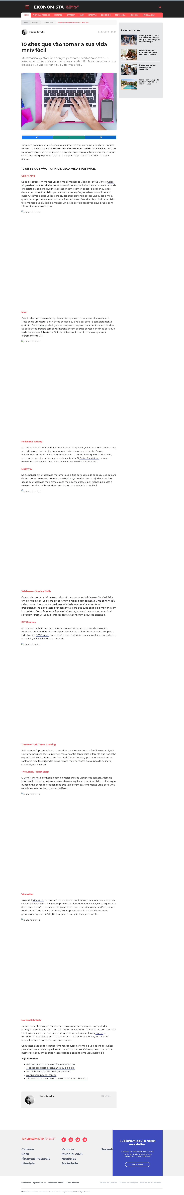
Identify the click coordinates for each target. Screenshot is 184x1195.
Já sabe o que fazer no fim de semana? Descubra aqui (57, 1078)
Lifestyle (92, 15)
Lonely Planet (31, 777)
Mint (42, 325)
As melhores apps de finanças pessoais (48, 1071)
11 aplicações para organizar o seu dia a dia (50, 1067)
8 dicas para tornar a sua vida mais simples (50, 1064)
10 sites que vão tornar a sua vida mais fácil (73, 22)
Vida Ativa (38, 900)
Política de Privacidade (150, 1183)
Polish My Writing (89, 458)
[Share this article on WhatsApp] (68, 137)
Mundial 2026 (149, 15)
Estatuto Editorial (56, 1183)
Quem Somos (39, 1183)
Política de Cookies (108, 1183)
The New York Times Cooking (68, 757)
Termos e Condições (128, 1183)
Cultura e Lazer (48, 22)
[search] (160, 7)
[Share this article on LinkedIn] (100, 137)
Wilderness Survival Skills (99, 597)
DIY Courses (42, 635)
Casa (81, 15)
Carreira (71, 15)
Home (26, 15)
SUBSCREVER (137, 1164)
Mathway (69, 478)
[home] (95, 7)
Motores (58, 15)
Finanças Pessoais (41, 15)
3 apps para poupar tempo (41, 1075)
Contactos (26, 1183)
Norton (99, 1033)
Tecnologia (120, 15)
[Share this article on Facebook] (37, 137)
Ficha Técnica (72, 1183)
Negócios (134, 15)
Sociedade (106, 15)
